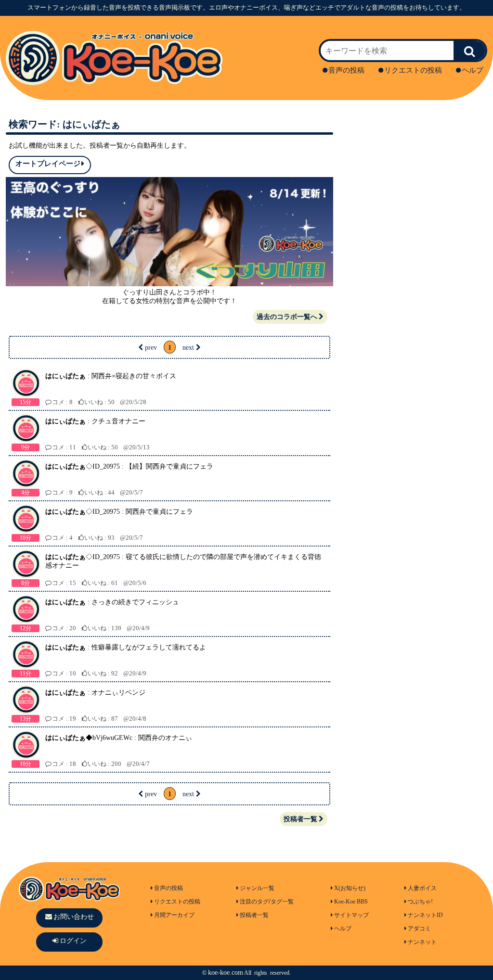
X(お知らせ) (349, 888)
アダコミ (419, 928)
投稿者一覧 (300, 819)
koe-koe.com (225, 972)
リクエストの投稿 (413, 70)
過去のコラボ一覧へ (287, 316)
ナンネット (422, 942)
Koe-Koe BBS (351, 901)
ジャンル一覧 (257, 888)
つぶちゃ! (420, 901)
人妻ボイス (422, 888)
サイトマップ (351, 915)
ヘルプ (472, 70)
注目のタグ (254, 901)
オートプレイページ (47, 163)
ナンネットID (425, 915)
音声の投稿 (346, 70)
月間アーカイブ (174, 915)
